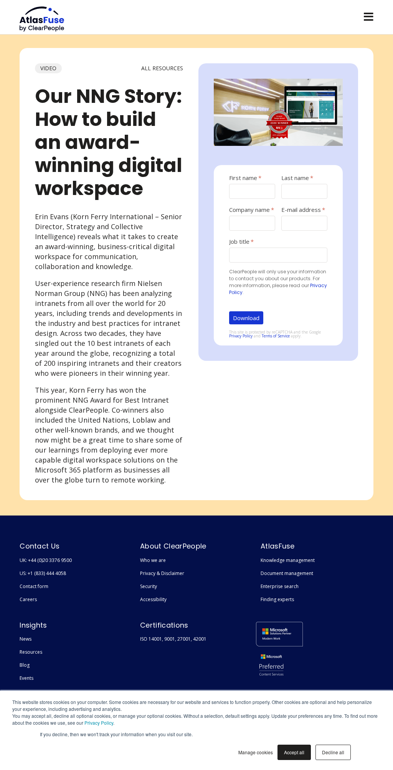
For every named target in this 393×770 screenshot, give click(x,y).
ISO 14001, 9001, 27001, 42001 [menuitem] (173, 639)
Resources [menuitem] (31, 652)
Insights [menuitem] (33, 625)
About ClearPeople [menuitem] (173, 546)
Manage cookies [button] (255, 752)
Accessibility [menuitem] (153, 599)
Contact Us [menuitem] (39, 546)
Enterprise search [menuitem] (280, 586)
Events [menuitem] (26, 678)
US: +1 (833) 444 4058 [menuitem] (43, 573)
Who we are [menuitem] (153, 560)
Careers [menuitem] (28, 599)
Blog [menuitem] (25, 665)
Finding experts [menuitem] (277, 599)
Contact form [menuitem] (34, 586)
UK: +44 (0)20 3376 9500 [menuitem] (46, 560)
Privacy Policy (98, 722)
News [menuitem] (25, 639)
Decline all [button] (333, 752)
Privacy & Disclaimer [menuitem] (162, 573)
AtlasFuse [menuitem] (278, 546)
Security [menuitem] (148, 586)
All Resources (162, 68)
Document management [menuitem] (287, 573)
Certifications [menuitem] (164, 625)
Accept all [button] (294, 752)
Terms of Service (276, 336)
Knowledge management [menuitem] (288, 560)
